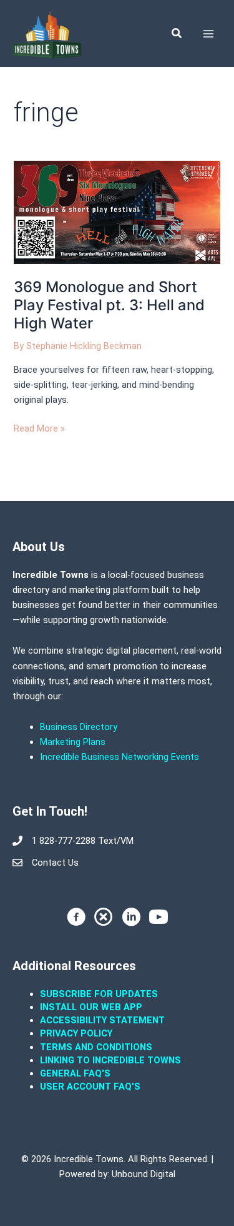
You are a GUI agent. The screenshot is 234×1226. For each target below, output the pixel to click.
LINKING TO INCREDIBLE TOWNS (110, 1060)
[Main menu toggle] (208, 34)
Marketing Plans (72, 741)
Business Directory (78, 726)
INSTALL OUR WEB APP (91, 1007)
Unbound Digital (143, 1174)
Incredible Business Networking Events (119, 756)
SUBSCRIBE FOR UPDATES (99, 994)
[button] (177, 33)
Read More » (39, 427)
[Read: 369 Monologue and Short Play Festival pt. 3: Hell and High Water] (117, 212)
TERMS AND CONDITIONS (97, 1047)
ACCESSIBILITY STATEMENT (102, 1020)
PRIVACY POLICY (76, 1033)
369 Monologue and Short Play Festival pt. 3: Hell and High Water (109, 305)
